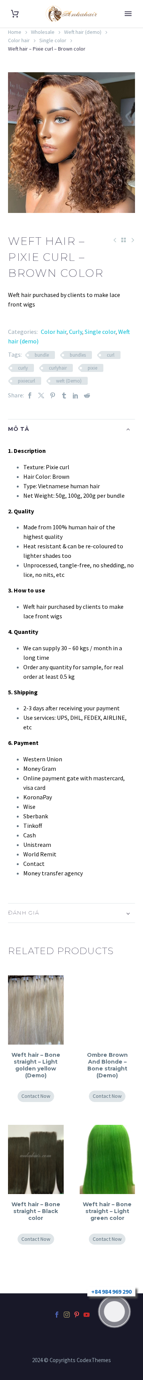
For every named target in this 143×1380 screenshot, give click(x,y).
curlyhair (58, 368)
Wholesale (43, 32)
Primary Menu (128, 13)
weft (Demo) (69, 381)
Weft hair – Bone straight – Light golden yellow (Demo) (35, 1065)
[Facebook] (29, 395)
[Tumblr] (64, 395)
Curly (75, 331)
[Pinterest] (52, 395)
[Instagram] (67, 1315)
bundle (42, 355)
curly (23, 368)
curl (110, 355)
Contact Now (35, 1096)
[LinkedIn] (75, 395)
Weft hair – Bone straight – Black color (35, 1211)
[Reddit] (87, 395)
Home (14, 32)
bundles (78, 355)
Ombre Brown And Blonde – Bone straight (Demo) (107, 1065)
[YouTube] (87, 1315)
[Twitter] (41, 395)
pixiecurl (26, 381)
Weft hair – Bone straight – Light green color (107, 1211)
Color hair (19, 40)
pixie (92, 368)
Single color (52, 40)
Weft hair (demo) (82, 32)
